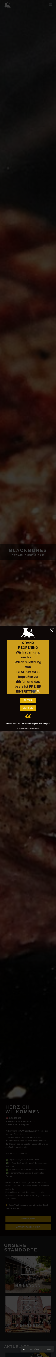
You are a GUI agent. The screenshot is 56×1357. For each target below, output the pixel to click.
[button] (52, 631)
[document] (28, 678)
